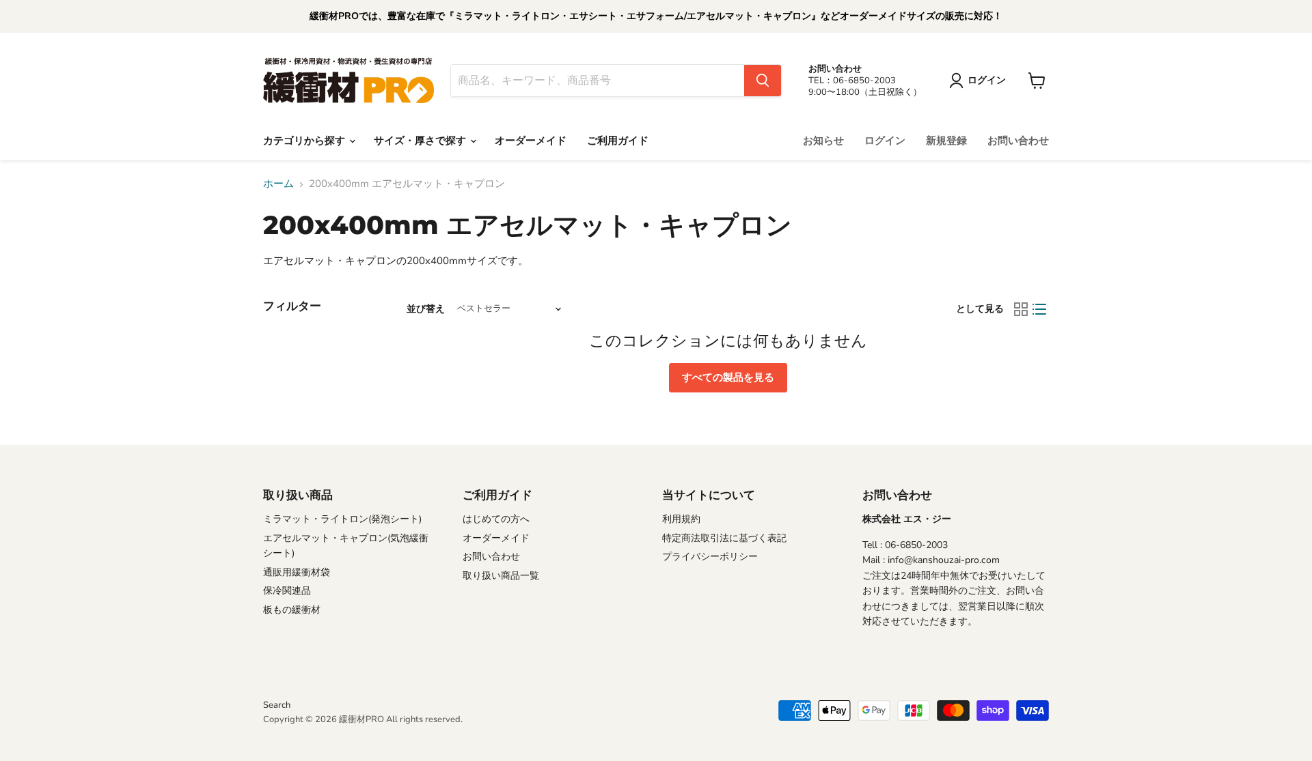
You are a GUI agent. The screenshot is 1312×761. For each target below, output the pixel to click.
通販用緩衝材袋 (296, 572)
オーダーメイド (530, 140)
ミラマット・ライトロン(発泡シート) (342, 519)
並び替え (426, 309)
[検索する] (762, 80)
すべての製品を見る (728, 377)
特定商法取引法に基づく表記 (724, 538)
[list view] (1040, 309)
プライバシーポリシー (710, 556)
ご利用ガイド (617, 140)
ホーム (278, 184)
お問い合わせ (1018, 140)
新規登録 (946, 140)
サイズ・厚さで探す (421, 140)
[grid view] (1020, 309)
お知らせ (823, 140)
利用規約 (681, 519)
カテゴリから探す (305, 140)
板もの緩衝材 (291, 609)
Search (276, 705)
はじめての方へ (496, 519)
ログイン (884, 140)
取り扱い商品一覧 (501, 575)
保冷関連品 (287, 590)
